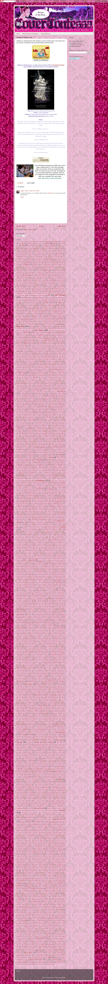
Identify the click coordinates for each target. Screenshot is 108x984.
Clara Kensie (39, 380)
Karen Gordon (27, 596)
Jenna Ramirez (42, 553)
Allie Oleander (59, 267)
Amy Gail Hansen (36, 280)
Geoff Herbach (25, 477)
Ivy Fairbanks (38, 531)
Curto (39, 396)
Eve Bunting (20, 454)
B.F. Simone (34, 311)
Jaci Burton (61, 537)
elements (53, 428)
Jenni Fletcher (50, 553)
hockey (27, 514)
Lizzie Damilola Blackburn (26, 668)
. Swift (17, 241)
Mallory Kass (33, 686)
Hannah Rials (62, 495)
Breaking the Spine (58, 65)
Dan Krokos (20, 399)
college (22, 386)
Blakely (50, 324)
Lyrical (45, 676)
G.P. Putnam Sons (48, 470)
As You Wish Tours (27, 299)
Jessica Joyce (19, 566)
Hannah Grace (45, 493)
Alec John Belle (43, 257)
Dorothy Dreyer (24, 422)
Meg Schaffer (47, 703)
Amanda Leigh (40, 272)
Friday (48, 469)
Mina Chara (43, 726)
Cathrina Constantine (34, 359)
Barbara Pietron (35, 315)
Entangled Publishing (39, 447)
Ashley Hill (20, 300)
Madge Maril (62, 681)
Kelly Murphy (35, 614)
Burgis (31, 345)
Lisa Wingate (43, 665)
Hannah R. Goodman (53, 495)
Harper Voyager (34, 501)
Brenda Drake (61, 338)
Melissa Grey (36, 713)
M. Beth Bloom (59, 676)
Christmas (30, 374)
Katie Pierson (47, 609)
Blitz (55, 324)
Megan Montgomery (34, 707)
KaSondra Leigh (58, 598)
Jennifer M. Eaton (20, 561)
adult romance (59, 253)
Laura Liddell (39, 643)
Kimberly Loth (19, 624)
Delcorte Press (48, 412)
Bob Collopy (37, 328)
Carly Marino (54, 354)
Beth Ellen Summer (20, 321)
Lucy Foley (30, 673)
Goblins (18, 482)
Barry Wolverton (60, 315)
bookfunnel (54, 334)
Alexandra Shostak (55, 261)
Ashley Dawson (44, 299)
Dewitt (43, 415)
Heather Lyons (53, 506)
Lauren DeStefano (30, 648)
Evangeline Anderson (61, 452)
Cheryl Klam (52, 366)
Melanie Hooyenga (51, 708)
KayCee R (47, 611)
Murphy (19, 736)
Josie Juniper (33, 579)
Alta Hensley (29, 269)
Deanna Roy (46, 409)
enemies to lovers (58, 446)
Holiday (47, 514)
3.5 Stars (55, 243)
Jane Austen (40, 544)
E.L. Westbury (42, 425)
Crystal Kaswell (60, 395)
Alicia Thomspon (35, 266)
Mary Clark (61, 695)
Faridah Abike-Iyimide (61, 457)
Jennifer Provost (56, 561)
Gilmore (27, 478)
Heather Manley (62, 506)
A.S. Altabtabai (56, 248)
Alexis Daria (41, 262)
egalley (49, 427)
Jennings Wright (26, 563)
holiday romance (19, 516)
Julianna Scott (33, 580)
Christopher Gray (49, 374)
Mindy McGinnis (60, 726)
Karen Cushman (51, 595)
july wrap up (33, 585)
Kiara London (42, 619)
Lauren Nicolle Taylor (44, 649)
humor (25, 521)
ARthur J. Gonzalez (50, 297)
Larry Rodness (49, 640)
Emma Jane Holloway (27, 444)
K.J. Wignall (37, 590)
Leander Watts (19, 654)
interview (62, 528)
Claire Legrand (32, 380)
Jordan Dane (58, 576)
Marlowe (55, 694)
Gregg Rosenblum (61, 485)
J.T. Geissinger (54, 537)
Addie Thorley (58, 251)
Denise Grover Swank (32, 414)
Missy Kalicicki (47, 727)
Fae (36, 456)
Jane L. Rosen (62, 544)
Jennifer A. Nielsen (28, 555)
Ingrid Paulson (40, 526)
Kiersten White (21, 620)
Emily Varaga (19, 443)
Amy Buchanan (58, 278)
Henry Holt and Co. (40, 511)
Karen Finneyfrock (60, 595)
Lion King (27, 662)
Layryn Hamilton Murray (23, 652)
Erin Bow (63, 450)
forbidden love (19, 464)
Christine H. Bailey (43, 372)
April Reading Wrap (34, 295)
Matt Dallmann (31, 699)
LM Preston (57, 668)
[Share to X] (31, 183)
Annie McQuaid (27, 293)
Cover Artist (52, 391)
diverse (41, 419)
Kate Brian (44, 600)
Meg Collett (40, 703)
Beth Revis (59, 321)
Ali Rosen (41, 264)
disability (55, 417)
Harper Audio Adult (27, 500)
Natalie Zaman (50, 739)
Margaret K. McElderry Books (54, 688)
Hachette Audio (25, 492)
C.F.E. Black (19, 346)
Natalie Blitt (27, 739)
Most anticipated (60, 732)
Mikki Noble (27, 726)
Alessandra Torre (52, 257)
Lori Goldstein (32, 671)
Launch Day (19, 641)
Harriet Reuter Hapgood (28, 503)
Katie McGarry (22, 609)
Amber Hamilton (28, 277)
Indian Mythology (57, 524)
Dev (31, 415)
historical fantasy (30, 512)
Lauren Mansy (27, 649)
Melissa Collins (45, 711)
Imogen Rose (49, 524)
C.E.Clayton (61, 345)
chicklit (37, 367)
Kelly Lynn (29, 614)
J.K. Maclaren (26, 536)
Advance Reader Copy (21, 254)
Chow (23, 369)
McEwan (29, 702)
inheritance (55, 526)
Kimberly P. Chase (37, 624)
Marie (26, 691)
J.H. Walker (18, 536)
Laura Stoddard (42, 644)
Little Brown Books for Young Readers (25, 667)
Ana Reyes (25, 283)
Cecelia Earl (61, 359)
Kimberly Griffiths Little (36, 622)
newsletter (25, 744)
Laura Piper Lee (62, 643)
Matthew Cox (61, 699)
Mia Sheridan (62, 716)
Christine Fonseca (21, 372)
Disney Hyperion (32, 419)
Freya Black (42, 469)
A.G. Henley (38, 246)
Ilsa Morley (42, 524)
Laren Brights (42, 640)
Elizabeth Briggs (21, 431)
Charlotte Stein (30, 366)
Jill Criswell (36, 569)
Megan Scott (49, 707)
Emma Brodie (58, 443)
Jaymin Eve (61, 548)
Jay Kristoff (55, 548)
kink (60, 624)
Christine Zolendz (22, 374)
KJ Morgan (50, 625)
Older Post (61, 226)
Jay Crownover (47, 549)
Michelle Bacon (60, 721)
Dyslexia (50, 423)
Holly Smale (50, 517)
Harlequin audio (44, 496)
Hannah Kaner (54, 493)
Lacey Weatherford (55, 636)
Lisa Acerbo (33, 662)
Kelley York (48, 612)
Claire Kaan (24, 380)
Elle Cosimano (29, 435)
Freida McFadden (34, 469)
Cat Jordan (22, 358)
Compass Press (37, 386)
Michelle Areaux (52, 721)
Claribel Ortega (58, 380)
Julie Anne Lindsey (42, 580)
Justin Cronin (19, 587)
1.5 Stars (40, 241)
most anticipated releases (27, 734)
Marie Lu (40, 691)
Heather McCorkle (32, 508)
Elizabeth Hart (38, 431)
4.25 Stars (30, 245)
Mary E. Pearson (20, 697)
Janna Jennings (60, 545)
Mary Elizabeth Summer (31, 697)
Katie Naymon (32, 609)
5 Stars (53, 245)
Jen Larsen (26, 552)
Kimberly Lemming (60, 622)
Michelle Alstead (43, 721)
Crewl (43, 393)
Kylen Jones (59, 633)
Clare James (50, 380)
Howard (47, 519)
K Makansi (60, 587)
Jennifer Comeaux (37, 556)
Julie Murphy (19, 584)
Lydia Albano (61, 673)
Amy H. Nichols (45, 280)
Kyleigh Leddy (52, 633)
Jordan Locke (23, 577)
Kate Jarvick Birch (50, 601)
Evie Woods (46, 454)
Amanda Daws (57, 270)
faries (19, 459)
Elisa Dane (24, 430)
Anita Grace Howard (20, 288)
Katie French (40, 608)
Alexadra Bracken (31, 259)
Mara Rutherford (57, 686)
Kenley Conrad (26, 617)
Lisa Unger (30, 665)
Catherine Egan (62, 358)
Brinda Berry (44, 342)
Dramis (47, 422)
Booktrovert (34, 335)
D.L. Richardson (39, 398)
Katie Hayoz (47, 608)
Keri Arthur (52, 617)
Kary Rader (41, 598)
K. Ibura (28, 588)
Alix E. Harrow (41, 267)
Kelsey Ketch (62, 614)
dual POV (24, 423)
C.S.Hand (37, 348)
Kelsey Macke (29, 616)
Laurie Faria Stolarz (28, 651)
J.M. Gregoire (25, 537)
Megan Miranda (24, 707)
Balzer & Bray (53, 313)
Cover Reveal (61, 391)
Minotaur (18, 727)
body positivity (45, 328)
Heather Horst (38, 506)
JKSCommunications (40, 571)
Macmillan (62, 679)
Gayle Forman (62, 473)
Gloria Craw (61, 480)
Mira (23, 727)
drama (42, 422)
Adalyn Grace (50, 251)
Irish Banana (37, 529)
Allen (46, 267)
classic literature (24, 382)
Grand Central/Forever (28, 485)
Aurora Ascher (42, 305)
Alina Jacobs (43, 266)
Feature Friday (50, 459)
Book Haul (27, 332)
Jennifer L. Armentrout (28, 560)
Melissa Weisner (37, 715)
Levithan (27, 657)
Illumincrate (18, 524)
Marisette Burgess (20, 692)
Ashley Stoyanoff (36, 300)
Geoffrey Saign (33, 477)
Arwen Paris (19, 299)
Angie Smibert (54, 286)
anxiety (39, 293)
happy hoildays (21, 496)
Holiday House (54, 514)
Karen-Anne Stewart (59, 596)
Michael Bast (42, 718)
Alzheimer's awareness (29, 270)
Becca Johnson (19, 318)
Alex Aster (60, 257)
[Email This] (27, 183)
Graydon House (39, 485)
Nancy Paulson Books (48, 737)
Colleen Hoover (56, 385)
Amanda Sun (41, 274)
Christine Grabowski (33, 372)
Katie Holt (53, 608)
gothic (24, 484)
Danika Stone (35, 403)
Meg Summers (61, 703)
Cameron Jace (32, 351)
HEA (61, 503)
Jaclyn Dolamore (52, 539)
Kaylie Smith (61, 611)
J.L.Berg (51, 536)
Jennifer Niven (49, 561)
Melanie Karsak (60, 708)
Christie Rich (45, 369)
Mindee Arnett (51, 726)
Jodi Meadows (54, 573)
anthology (34, 293)
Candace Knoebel (49, 353)
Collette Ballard (29, 386)
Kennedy (32, 617)
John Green (46, 574)
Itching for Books (20, 531)
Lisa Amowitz (46, 662)
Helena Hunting (24, 511)
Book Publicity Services (24, 334)
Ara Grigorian (43, 295)
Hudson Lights (61, 519)
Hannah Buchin (37, 493)
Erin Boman (57, 450)
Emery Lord (47, 438)
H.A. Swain (29, 490)
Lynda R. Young (53, 675)
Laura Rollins (20, 644)
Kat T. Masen (26, 600)
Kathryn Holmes (36, 606)
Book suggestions (41, 334)
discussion (18, 419)
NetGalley (19, 742)
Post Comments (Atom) (30, 229)
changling (31, 362)
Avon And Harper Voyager (33, 308)
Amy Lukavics (19, 281)
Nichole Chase (40, 744)
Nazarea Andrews (35, 740)
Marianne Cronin (19, 691)
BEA (29, 316)
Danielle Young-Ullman (25, 403)
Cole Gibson (24, 385)
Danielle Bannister (20, 401)
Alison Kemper (25, 267)
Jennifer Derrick (56, 556)
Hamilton (43, 492)
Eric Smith (23, 450)
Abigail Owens (61, 250)
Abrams (18, 251)
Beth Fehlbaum (29, 321)
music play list (35, 736)
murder (54, 734)
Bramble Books (38, 337)
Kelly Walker (48, 614)
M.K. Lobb (52, 678)
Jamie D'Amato (53, 542)
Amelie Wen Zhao (51, 277)
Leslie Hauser (62, 655)
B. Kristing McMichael (55, 310)
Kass (64, 598)
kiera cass (56, 619)
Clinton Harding (41, 383)
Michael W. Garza (54, 719)
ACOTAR (39, 251)
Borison (45, 335)
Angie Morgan (46, 286)
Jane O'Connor (21, 545)
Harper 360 (58, 498)
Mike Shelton (20, 726)
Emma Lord (45, 444)
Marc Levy (28, 687)
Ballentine (42, 313)
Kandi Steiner (47, 593)
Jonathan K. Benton (29, 576)
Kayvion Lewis (19, 612)
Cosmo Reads (56, 389)
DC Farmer (32, 409)
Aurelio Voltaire (33, 305)
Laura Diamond (44, 641)
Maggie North (37, 683)
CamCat (25, 351)
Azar (28, 310)
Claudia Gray (44, 382)
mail (57, 684)
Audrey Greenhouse (48, 303)
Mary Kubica (54, 697)
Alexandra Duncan (20, 261)
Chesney (59, 366)
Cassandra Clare (50, 356)
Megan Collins (19, 705)
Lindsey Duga (61, 660)
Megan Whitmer (25, 708)
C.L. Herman (48, 346)
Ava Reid (52, 307)
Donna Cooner (31, 420)
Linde (38, 660)
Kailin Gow (61, 592)
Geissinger (33, 475)
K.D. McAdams (30, 590)
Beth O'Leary (44, 321)
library (51, 659)
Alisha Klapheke (51, 266)
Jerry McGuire (21, 564)
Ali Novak (35, 264)
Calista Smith (45, 350)
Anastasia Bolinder (34, 283)
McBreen (18, 702)
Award (23, 310)
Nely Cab (51, 740)
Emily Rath (40, 441)
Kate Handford (41, 601)
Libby (32, 659)
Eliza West (63, 430)
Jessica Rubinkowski (55, 566)
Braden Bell (23, 337)
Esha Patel (39, 452)
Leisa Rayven (40, 655)
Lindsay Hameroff (52, 660)
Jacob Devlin (61, 539)
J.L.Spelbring (58, 536)
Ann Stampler (19, 289)
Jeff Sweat (40, 550)
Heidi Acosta (35, 509)
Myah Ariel (50, 736)
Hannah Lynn (61, 493)
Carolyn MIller (33, 356)
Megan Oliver (42, 707)
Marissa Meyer (56, 692)
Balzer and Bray (60, 313)
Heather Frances (60, 504)
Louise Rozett (52, 671)
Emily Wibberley (34, 443)
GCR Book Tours (23, 475)
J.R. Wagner (46, 537)
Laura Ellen (51, 641)
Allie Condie (52, 267)
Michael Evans (49, 718)
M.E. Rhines (37, 678)
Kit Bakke (38, 625)
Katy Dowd (27, 611)
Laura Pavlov (54, 643)
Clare (45, 380)
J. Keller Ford (60, 531)
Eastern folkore (55, 425)
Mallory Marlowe (42, 686)
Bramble (30, 337)
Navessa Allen (25, 740)
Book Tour (48, 334)
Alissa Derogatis (32, 267)
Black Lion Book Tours (34, 324)
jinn (33, 571)
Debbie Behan (19, 411)
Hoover (63, 517)
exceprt (53, 454)
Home (18, 33)
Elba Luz (24, 428)
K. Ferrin (23, 588)
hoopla (59, 517)
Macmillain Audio (52, 680)
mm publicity (19, 729)
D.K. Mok (32, 398)
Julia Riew (27, 580)
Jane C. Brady (48, 544)
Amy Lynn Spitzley (28, 281)
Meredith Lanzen (24, 716)
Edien (26, 427)
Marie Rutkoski (47, 691)
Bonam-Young (53, 328)
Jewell (26, 569)
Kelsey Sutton (37, 616)
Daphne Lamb (52, 403)
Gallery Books (21, 473)
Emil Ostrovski (19, 439)
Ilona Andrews (26, 524)
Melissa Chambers (35, 711)
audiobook (18, 303)
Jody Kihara (20, 574)
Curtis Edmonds (32, 396)
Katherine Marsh (32, 604)
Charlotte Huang (21, 366)
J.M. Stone (32, 537)
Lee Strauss (39, 654)
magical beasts (19, 684)
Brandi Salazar (24, 338)
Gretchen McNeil (37, 487)
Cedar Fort (41, 361)
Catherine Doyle (54, 358)
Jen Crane (56, 550)
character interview (42, 364)
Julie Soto (34, 584)
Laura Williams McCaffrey (52, 644)
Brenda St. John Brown (30, 340)
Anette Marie (58, 285)
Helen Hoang (58, 509)
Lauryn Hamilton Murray (55, 651)
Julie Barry (50, 580)
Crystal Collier (52, 395)
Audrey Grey (57, 303)
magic (53, 683)
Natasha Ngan (58, 739)
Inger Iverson (32, 526)
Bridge (62, 340)
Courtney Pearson (44, 391)
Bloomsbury (56, 326)
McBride (23, 702)
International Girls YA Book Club (50, 528)
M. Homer (23, 678)
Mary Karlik (47, 697)
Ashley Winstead (44, 300)
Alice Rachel (55, 264)
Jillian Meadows (51, 569)
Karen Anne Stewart (34, 595)
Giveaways (40, 480)
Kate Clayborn (52, 600)
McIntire (45, 702)
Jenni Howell (58, 553)
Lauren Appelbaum (25, 646)
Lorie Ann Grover (40, 671)
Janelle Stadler (36, 545)
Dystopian (56, 423)
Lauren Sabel (19, 651)
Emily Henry (57, 439)
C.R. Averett (25, 348)
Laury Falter (45, 651)
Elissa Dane (44, 430)
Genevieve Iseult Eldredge (52, 475)
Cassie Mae (58, 356)
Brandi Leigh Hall (57, 337)
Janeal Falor (28, 545)
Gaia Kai (63, 472)
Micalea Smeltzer (34, 718)
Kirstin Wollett (24, 625)
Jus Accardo (61, 585)
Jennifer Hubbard (56, 558)
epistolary (40, 449)
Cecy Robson (34, 361)
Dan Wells (27, 399)
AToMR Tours (32, 302)
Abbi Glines (63, 248)
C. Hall (36, 345)
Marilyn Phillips (60, 691)
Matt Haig (38, 699)
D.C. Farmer (19, 398)
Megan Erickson (42, 705)
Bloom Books (48, 326)
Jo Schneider (56, 571)
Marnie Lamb (61, 694)
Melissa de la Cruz (55, 711)
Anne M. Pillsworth (31, 291)
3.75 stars (63, 243)
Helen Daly (51, 509)
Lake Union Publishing (37, 638)
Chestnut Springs (25, 367)
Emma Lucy (53, 444)
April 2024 (58, 293)
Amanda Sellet (24, 274)
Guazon (33, 489)
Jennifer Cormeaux (47, 556)
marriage (18, 695)
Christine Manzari (61, 372)
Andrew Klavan (45, 285)
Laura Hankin (58, 641)
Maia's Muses (45, 684)
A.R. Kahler (48, 248)
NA (23, 737)
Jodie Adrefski (62, 573)
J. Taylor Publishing (44, 533)
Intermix (39, 527)
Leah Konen (45, 652)
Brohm (50, 343)
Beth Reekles (52, 321)
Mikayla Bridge (55, 724)
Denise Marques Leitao (43, 414)
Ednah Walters (32, 427)
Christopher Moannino (31, 375)
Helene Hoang (32, 511)
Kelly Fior (62, 612)
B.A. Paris (63, 310)
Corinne (44, 389)
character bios (33, 364)
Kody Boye (32, 627)
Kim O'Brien (35, 620)
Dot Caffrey (31, 422)
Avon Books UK (46, 308)
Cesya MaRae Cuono (55, 361)
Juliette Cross (58, 584)
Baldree (23, 313)
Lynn (17, 676)
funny (28, 470)
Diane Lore (32, 417)
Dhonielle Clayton (50, 415)
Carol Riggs (61, 354)
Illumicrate (62, 522)
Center (47, 361)
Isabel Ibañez (46, 529)
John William (53, 574)
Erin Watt (33, 452)
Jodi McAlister (46, 573)
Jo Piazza (49, 571)
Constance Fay (26, 388)
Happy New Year (29, 496)
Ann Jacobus (43, 288)
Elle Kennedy (37, 435)
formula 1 (61, 465)
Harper (52, 498)
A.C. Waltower (25, 246)
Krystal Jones (54, 632)
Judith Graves (55, 579)
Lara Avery (35, 640)
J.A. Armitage (55, 532)
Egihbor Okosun (57, 427)
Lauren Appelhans (34, 646)
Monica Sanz (44, 731)
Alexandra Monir (45, 261)
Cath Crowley (37, 358)
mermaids (40, 716)
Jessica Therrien (44, 568)
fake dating (19, 457)
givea (17, 480)
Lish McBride (50, 665)
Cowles (27, 393)
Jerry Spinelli (28, 564)
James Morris (25, 542)
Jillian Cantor (43, 569)
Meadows (28, 703)
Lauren (18, 646)
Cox (32, 393)
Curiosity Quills (24, 396)
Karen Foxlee (19, 596)
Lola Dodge (38, 670)
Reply (22, 197)
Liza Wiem (59, 667)
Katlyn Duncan (19, 611)
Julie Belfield (57, 581)
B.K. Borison (42, 311)
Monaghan (23, 731)
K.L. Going (50, 590)
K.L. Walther (62, 590)
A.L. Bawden (59, 246)
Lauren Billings (43, 646)
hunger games (32, 521)
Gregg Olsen (53, 485)
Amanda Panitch (56, 272)
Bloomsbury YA (30, 328)
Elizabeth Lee (56, 431)
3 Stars (47, 243)
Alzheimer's (20, 270)
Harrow (36, 503)
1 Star (33, 241)
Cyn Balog (52, 396)
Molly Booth (33, 729)
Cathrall (26, 359)
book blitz (51, 330)
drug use (18, 423)
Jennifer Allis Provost (39, 555)
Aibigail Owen (58, 254)
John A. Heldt (39, 574)
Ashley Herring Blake (61, 299)
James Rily (39, 542)
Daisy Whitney (56, 398)
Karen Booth (43, 595)
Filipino (17, 462)
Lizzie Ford (36, 668)
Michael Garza (57, 718)
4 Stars (22, 245)
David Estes (41, 406)
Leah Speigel (61, 652)
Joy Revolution (47, 579)
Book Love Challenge (38, 332)
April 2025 (63, 293)
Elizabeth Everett (29, 431)
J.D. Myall (49, 534)
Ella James (61, 433)
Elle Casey (22, 435)
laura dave (36, 641)
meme (59, 715)
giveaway (22, 480)
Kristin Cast (28, 630)
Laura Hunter (24, 643)
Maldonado (20, 686)
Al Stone (51, 256)
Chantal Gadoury (47, 362)
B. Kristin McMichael (44, 310)
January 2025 (19, 547)
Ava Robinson (59, 307)
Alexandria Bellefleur (26, 262)
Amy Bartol (44, 278)
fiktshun (62, 461)
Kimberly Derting (25, 622)
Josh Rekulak (25, 579)
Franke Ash (18, 469)
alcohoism (29, 257)
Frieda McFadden (55, 469)
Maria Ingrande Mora (34, 689)
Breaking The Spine (49, 339)
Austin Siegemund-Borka (54, 305)
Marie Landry (33, 691)
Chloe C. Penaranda (45, 367)
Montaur (56, 731)
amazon (56, 273)
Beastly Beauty (35, 316)
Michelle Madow (56, 723)
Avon (22, 308)
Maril (54, 691)
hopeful (19, 519)
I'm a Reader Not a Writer (35, 522)
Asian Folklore (19, 302)
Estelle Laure (46, 452)
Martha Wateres (45, 695)
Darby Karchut (60, 403)
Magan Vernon (30, 683)
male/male (27, 686)
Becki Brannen (28, 318)
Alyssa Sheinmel (62, 269)
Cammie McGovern (57, 351)
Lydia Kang (27, 675)
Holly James (55, 516)
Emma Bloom (50, 443)
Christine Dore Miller (60, 370)
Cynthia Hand (60, 396)
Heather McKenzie (52, 508)
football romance (60, 462)
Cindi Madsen (50, 377)
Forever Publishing (38, 465)
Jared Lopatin (58, 547)
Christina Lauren (34, 370)
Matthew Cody (53, 699)
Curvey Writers (45, 396)
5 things (60, 245)
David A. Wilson (33, 406)
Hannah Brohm (21, 493)
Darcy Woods (26, 404)
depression (18, 415)
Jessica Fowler (51, 564)
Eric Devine (59, 449)
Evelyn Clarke (34, 454)
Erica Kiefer (36, 450)
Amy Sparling (61, 281)
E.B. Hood (63, 423)
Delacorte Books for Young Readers (24, 412)
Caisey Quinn (30, 350)
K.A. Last (45, 588)
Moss (48, 732)
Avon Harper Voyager (56, 308)
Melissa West (45, 715)
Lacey (48, 636)
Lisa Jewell (41, 664)
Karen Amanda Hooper (21, 595)
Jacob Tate (18, 540)
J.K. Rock (33, 536)
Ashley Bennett (36, 299)
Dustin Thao (40, 423)
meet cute (34, 703)
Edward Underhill (42, 427)
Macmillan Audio (20, 681)
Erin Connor (26, 452)
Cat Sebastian (29, 358)
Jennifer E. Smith (26, 558)
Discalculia (61, 417)
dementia (18, 414)
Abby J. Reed (21, 250)
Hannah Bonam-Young (60, 492)
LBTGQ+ (38, 652)
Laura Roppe (27, 644)
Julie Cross (45, 582)
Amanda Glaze (32, 272)
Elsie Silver (25, 438)
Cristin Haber (49, 393)
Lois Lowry (31, 670)
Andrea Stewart (31, 285)
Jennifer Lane (41, 560)
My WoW (50, 193)
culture (17, 396)
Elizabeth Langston (47, 431)
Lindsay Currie (44, 660)
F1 (25, 456)
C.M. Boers (55, 346)
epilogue (34, 449)
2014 (31, 243)
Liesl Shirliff (61, 659)
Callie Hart (52, 350)
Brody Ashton (44, 343)
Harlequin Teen (61, 497)
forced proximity (41, 464)
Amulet (23, 278)
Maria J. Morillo (43, 689)
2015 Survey (36, 243)
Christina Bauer (54, 369)
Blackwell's (44, 324)
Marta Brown (37, 695)
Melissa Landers (45, 713)
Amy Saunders (54, 281)
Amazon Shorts (38, 275)
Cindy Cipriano (58, 377)
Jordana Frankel (42, 577)
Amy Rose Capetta (37, 281)
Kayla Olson (53, 611)
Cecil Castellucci (19, 361)
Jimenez (29, 571)
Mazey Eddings (54, 700)
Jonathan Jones (19, 576)
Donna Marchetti (39, 420)
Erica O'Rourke (44, 450)
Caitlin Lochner (38, 350)
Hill (17, 512)
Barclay (42, 315)
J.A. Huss (20, 534)
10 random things (48, 241)
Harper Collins (48, 500)
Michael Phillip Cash (26, 719)
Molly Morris (49, 729)
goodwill (63, 482)
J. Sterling (30, 532)
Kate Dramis (59, 600)
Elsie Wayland (33, 438)
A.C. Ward (32, 246)
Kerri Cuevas (58, 617)
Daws (26, 409)
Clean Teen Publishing (21, 383)
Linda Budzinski (25, 660)
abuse (23, 251)
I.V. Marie (26, 522)
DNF (51, 419)
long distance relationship (57, 670)
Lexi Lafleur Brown (35, 657)
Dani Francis (34, 399)
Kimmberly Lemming (47, 624)
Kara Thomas (54, 593)
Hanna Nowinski (49, 492)
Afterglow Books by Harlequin (39, 254)
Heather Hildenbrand (29, 506)
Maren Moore (43, 688)
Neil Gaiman (44, 740)
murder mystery (61, 734)
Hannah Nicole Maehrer (31, 495)
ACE (34, 251)
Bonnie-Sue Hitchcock (21, 330)
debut (41, 411)
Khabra (29, 619)
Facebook (30, 456)
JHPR (31, 569)
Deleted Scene (57, 412)
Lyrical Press (51, 676)
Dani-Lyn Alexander (43, 400)
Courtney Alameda (26, 391)
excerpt (60, 454)
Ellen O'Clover (60, 435)
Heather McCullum (43, 508)
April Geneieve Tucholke (23, 295)
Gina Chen (33, 478)
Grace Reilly (54, 484)
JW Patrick (48, 587)
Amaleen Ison (38, 270)
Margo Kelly (25, 689)
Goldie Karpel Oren (34, 482)
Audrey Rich (24, 305)
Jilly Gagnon (59, 569)
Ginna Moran (61, 478)
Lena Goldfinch (55, 655)
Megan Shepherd (57, 707)
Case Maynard (41, 356)
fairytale (52, 455)
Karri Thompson (33, 598)
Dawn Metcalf (52, 407)
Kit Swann (44, 625)
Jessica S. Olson (25, 568)
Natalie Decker (34, 739)
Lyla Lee (34, 675)
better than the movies (47, 323)
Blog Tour (20, 326)
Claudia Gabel (37, 382)
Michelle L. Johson (46, 723)
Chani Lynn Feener (38, 362)
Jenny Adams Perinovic (36, 563)
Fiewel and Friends (53, 461)
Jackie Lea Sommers (36, 539)
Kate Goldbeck (26, 601)
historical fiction (39, 512)
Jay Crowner (39, 549)
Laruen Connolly (57, 640)
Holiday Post (61, 514)
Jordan (52, 576)
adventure (30, 254)
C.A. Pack (47, 345)
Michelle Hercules (30, 723)
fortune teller (24, 467)
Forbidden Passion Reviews (30, 464)
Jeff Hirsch (34, 550)
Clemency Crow (32, 383)
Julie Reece (27, 584)
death (52, 409)
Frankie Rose (26, 469)
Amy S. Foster (46, 281)
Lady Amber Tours (26, 638)
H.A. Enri (23, 490)
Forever (49, 464)
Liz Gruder (53, 667)
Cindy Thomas (33, 378)
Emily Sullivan (60, 441)
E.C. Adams (20, 425)
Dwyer (45, 423)
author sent (29, 307)
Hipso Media (22, 512)
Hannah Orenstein (42, 495)
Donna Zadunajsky (49, 420)
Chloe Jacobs (54, 367)
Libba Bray (27, 659)
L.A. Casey (23, 635)
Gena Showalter (40, 475)
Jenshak (63, 563)
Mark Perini (41, 694)
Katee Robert (46, 603)
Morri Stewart (42, 732)
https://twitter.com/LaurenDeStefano (52, 178)
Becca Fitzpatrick (60, 316)
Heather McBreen (21, 508)
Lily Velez (18, 660)
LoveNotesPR (60, 671)
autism (34, 307)
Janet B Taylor (43, 545)
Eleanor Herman (45, 428)
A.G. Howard (46, 246)
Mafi (24, 683)
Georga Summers (42, 477)
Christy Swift (35, 377)
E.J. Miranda (35, 425)
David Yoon (24, 407)
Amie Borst (59, 277)
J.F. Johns (62, 534)
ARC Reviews (24, 297)
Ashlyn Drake (53, 300)
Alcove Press (35, 257)
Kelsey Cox (55, 614)
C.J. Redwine (41, 346)
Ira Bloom (30, 529)
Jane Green (55, 544)
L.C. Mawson (30, 635)
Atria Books (45, 302)
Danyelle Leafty (44, 403)
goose (19, 484)
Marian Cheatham (60, 689)
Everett (40, 454)
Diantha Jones (39, 417)
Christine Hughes (52, 372)
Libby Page (46, 659)
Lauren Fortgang (39, 648)
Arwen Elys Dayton (60, 297)
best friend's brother (48, 319)
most (52, 732)
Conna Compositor (56, 386)
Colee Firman (31, 385)
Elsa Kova (53, 436)
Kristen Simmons (55, 628)
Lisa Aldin (40, 662)
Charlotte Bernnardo (61, 364)
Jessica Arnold (43, 564)
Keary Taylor (34, 612)
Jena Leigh (52, 552)
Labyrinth (38, 636)
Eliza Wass (57, 430)
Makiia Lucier (62, 684)
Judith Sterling (62, 579)
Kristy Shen (39, 632)
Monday (29, 731)
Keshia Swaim (23, 619)
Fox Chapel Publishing (41, 467)
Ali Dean (18, 264)
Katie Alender (19, 608)
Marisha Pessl (29, 692)
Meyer (44, 716)
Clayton (50, 382)
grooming (48, 487)
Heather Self (61, 508)
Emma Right (19, 446)
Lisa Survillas (23, 665)
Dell (63, 412)
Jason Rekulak (31, 548)
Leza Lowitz (43, 657)
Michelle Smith (24, 724)
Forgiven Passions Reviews (51, 465)
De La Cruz (39, 409)
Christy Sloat (28, 377)
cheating (38, 366)
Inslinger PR (33, 527)
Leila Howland (27, 655)
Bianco (62, 323)
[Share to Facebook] (32, 183)
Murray (24, 736)
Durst (34, 423)
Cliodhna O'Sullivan (50, 383)
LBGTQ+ (32, 652)
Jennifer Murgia (38, 561)
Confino (49, 386)
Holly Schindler (43, 517)
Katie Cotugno (33, 608)
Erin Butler (20, 452)
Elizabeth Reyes (53, 433)
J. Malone (24, 532)
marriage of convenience (27, 695)
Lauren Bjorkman (52, 646)
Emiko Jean (61, 438)
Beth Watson (23, 323)
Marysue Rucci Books (21, 699)
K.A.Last (60, 588)
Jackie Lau (28, 539)
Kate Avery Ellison (35, 600)
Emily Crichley (28, 439)
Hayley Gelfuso (48, 503)
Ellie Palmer (33, 436)
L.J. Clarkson (52, 635)
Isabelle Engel (54, 529)
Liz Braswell (39, 667)
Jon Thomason (61, 574)
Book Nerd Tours (50, 332)
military (33, 726)
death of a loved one (59, 409)
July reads (27, 585)
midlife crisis (47, 724)
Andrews (51, 285)
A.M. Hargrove (34, 248)
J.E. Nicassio (55, 534)
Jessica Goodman (60, 564)
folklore (48, 462)
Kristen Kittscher (29, 628)
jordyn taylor (50, 577)
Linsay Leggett (19, 662)
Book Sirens (33, 334)
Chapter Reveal (25, 364)
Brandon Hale (31, 338)
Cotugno (18, 391)
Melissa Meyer (62, 713)
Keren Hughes (45, 617)
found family (32, 467)
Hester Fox (53, 511)
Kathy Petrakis (61, 606)
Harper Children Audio (38, 500)
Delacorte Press (37, 412)
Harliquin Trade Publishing (38, 498)
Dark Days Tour (43, 404)
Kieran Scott (62, 619)
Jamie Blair (45, 542)
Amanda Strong (33, 273)
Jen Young (46, 552)
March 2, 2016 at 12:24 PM (32, 190)
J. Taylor (35, 533)
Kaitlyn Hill (25, 593)
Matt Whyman (45, 699)
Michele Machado (34, 721)
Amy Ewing (29, 280)
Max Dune (37, 700)
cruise (38, 395)
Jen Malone (33, 552)
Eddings (62, 425)
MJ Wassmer (61, 727)
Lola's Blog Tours (46, 670)
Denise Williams (53, 414)
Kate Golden (34, 601)
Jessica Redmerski (46, 566)
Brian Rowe (39, 340)
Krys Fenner (46, 632)
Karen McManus (43, 596)
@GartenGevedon (24, 241)
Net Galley (60, 740)
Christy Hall (58, 375)
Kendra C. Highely (55, 616)
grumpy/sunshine (26, 489)
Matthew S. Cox (29, 700)
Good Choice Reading (48, 482)
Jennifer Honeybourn (46, 558)
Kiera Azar (49, 619)
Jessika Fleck (61, 568)
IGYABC (56, 522)
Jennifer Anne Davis (50, 555)
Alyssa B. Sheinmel (45, 269)
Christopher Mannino (59, 374)
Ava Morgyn (45, 307)
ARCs (31, 297)
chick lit (32, 367)
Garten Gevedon (46, 473)
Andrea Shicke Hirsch (21, 285)
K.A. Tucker (52, 589)
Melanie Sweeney (39, 710)
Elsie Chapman (60, 436)
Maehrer (19, 683)
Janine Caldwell (52, 545)
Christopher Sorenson (41, 375)
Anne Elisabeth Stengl (56, 289)
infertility (26, 526)
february (58, 459)
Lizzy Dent (50, 668)
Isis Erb (61, 529)
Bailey (55, 311)
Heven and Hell (61, 511)
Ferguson (34, 461)
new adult (59, 742)
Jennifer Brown (60, 555)
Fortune (18, 467)
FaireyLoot (40, 455)
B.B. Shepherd (21, 311)
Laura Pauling (47, 643)
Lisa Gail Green (34, 664)
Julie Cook (38, 582)
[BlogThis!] (29, 183)
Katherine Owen (41, 604)
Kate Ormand (25, 603)
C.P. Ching (18, 348)
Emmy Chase (42, 446)
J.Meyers (39, 537)
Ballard (36, 313)
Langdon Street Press (26, 640)
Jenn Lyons (59, 552)
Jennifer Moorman (29, 561)
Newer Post (20, 226)
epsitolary (46, 449)
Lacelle (43, 636)
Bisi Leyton (25, 324)
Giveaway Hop (30, 480)
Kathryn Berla (19, 606)
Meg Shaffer (53, 703)
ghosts (58, 477)
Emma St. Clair (34, 446)
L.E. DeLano (37, 635)
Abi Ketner (37, 250)
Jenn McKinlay (24, 553)
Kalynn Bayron (39, 593)
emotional (49, 446)
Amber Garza (19, 277)
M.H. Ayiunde (45, 678)
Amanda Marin (48, 272)
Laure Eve (62, 644)
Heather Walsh (19, 509)
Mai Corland (38, 684)
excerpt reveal (19, 456)
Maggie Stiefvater (46, 683)
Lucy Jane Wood (46, 673)
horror (24, 519)
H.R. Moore (61, 490)
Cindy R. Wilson (24, 378)
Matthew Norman (20, 700)
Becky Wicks (35, 318)
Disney (24, 419)
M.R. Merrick (34, 679)
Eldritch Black (37, 428)
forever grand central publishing (24, 465)
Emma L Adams (37, 444)
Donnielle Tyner (57, 420)
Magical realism (28, 684)
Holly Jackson (48, 516)
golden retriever (24, 482)
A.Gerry (53, 246)
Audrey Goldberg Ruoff (37, 303)
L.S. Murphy (31, 636)
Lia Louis (54, 657)
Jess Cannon (36, 564)
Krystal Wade (61, 632)
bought (50, 335)
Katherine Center (22, 605)
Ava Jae (40, 307)
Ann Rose (62, 288)
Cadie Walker (58, 348)
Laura (22, 190)
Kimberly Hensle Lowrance (48, 622)
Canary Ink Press (24, 353)
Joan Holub (20, 573)
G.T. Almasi (40, 472)
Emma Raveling (60, 444)
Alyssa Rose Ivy (53, 269)
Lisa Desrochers (25, 664)
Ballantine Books (29, 313)
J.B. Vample (42, 534)
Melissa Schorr (29, 715)
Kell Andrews (41, 612)
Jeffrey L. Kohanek (48, 550)
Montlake (30, 732)
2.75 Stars (21, 243)
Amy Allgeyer (29, 278)
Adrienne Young (49, 253)
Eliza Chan (50, 430)
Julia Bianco (20, 580)
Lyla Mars (39, 675)
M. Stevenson (30, 678)
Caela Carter (23, 350)
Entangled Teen (52, 447)
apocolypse (51, 293)
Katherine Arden (62, 603)
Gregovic (20, 487)
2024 (42, 243)
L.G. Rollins (44, 635)
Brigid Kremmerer (36, 342)
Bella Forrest (42, 318)
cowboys (22, 393)
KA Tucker (41, 592)
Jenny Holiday (56, 563)
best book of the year (37, 319)
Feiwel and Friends (25, 461)
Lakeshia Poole (47, 638)
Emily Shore (53, 441)
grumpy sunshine (56, 487)
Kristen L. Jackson (38, 628)
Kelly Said (42, 614)
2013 (27, 243)
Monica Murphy (36, 731)
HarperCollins (59, 501)
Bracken (60, 335)
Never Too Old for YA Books (44, 742)
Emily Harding (49, 439)
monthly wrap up (22, 732)
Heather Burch (35, 504)
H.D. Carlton (42, 490)
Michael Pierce (35, 719)
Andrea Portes (61, 283)
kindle (54, 624)
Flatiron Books (36, 462)
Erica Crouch (29, 450)
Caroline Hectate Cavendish (22, 356)
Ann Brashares (36, 288)
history (54, 512)
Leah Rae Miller (53, 652)
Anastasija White (43, 283)
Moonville (36, 732)
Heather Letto (45, 506)
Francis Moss (56, 467)
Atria (38, 302)
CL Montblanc (58, 378)
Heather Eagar (52, 504)
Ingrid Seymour (48, 526)
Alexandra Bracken (49, 259)
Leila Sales (33, 655)
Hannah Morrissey (20, 495)
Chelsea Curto (45, 366)
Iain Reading (44, 522)
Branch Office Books (47, 337)
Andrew (38, 285)
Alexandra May (37, 261)
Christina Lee (43, 370)
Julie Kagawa (59, 582)
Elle (17, 435)
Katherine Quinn (50, 604)
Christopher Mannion (20, 375)
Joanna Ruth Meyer (29, 573)
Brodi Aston (33, 343)
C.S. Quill (31, 348)
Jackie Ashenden (20, 539)
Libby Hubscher (39, 659)
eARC (48, 425)
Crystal (43, 395)
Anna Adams (27, 289)
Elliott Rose (40, 436)
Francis (49, 467)
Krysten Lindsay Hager (21, 633)
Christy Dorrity (51, 375)
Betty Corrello (56, 323)
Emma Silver (26, 446)
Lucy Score (54, 673)
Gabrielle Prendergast (55, 472)
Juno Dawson (53, 585)
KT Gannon (31, 633)
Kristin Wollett (58, 630)
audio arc (60, 302)
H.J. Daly (49, 490)
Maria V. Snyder (51, 689)
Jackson (44, 539)
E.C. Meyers (27, 425)
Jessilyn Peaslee (19, 569)
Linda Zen (33, 660)
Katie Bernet (26, 608)
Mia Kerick (56, 716)
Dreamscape (53, 422)
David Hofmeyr (51, 406)
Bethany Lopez (31, 323)
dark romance (62, 404)
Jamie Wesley (26, 544)
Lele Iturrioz (47, 655)
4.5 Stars (37, 245)
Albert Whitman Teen (20, 257)
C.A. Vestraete (54, 345)
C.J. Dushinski (33, 346)
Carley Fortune (45, 354)
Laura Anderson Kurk (27, 641)
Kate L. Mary (59, 601)
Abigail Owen (53, 250)
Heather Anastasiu (26, 504)
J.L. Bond (40, 536)
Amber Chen (54, 275)
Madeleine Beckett (43, 681)
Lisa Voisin (36, 665)
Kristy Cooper (23, 632)
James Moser (32, 542)
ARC (49, 295)
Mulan (42, 734)
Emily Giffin (41, 439)
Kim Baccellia (29, 620)
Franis (62, 467)
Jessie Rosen (53, 568)
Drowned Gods (61, 422)
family (38, 457)
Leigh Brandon (61, 654)
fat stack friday (38, 459)
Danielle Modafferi (48, 401)
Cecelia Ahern (54, 359)
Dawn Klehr (44, 407)
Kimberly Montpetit (27, 624)
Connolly (63, 386)
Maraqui (23, 687)
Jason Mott (24, 548)
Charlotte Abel (52, 364)
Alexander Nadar (40, 259)
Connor (19, 388)
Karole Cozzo (26, 598)
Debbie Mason (27, 411)
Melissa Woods (53, 715)
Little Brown (61, 665)
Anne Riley (39, 291)
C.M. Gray (62, 346)
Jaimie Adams (50, 540)
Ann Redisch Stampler (53, 288)
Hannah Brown (29, 493)
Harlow (47, 498)
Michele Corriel (25, 721)
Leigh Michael (19, 655)
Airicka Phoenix (38, 256)
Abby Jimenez (29, 250)
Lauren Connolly (20, 648)
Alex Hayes (23, 259)
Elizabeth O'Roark (32, 433)
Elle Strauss (52, 435)
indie (22, 526)
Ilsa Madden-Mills (34, 524)
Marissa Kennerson (46, 692)
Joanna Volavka (38, 573)
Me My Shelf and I (20, 703)
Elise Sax (30, 430)
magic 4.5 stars (61, 683)
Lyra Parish (39, 676)
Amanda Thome (49, 273)
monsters (50, 731)
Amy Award (36, 278)
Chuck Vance (43, 377)
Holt (55, 517)
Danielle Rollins (57, 401)
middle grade (40, 724)
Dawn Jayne (38, 407)
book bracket (58, 330)
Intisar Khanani (23, 529)
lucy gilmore (37, 673)
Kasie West (48, 598)
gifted (63, 477)
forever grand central (59, 464)
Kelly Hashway (20, 614)
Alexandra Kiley (29, 261)
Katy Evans (33, 611)
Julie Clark (32, 582)
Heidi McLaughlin (43, 509)
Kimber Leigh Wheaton (45, 620)
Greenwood (46, 485)
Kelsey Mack (21, 616)
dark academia (34, 404)
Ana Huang (18, 283)
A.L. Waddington (25, 248)
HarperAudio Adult (50, 501)
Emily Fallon (35, 439)
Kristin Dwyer (35, 630)
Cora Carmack (35, 390)
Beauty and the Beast (44, 316)
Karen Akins (61, 593)
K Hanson (54, 587)
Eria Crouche (52, 449)
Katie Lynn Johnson (61, 608)
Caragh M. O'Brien (26, 354)
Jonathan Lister (37, 576)
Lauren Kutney (19, 649)
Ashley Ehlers (52, 299)
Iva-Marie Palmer (29, 531)
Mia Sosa (20, 718)
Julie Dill (52, 582)
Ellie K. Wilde (25, 436)
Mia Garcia (50, 716)
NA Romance (28, 737)
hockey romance (34, 514)
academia (29, 251)
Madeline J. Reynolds (53, 681)
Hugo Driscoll (19, 521)
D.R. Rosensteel (48, 398)
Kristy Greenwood (32, 632)
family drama (44, 457)
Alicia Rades (27, 266)
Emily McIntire (33, 441)
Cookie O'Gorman (20, 389)
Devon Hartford (37, 415)
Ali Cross (62, 262)
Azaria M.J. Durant (34, 310)
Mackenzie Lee (42, 679)
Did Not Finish (48, 417)
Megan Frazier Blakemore (55, 705)
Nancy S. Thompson (59, 737)
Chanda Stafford (23, 362)
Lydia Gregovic (19, 675)
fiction (45, 461)
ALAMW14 (62, 256)
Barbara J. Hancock (26, 315)
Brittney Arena (19, 343)
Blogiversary (32, 326)
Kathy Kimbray (44, 606)
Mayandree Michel (45, 700)
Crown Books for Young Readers (28, 395)
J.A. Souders (35, 534)
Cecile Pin (27, 361)
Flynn (43, 462)
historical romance (48, 512)
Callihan (57, 350)
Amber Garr (61, 275)
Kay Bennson (41, 611)
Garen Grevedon (37, 473)
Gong (40, 482)
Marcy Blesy (35, 687)
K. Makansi (33, 588)
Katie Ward (61, 609)
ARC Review (60, 295)
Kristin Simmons (43, 630)
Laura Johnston (32, 643)
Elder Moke (30, 428)
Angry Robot (61, 286)
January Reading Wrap (45, 547)
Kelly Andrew (55, 612)
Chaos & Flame (56, 362)
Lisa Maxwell (56, 664)
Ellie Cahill (18, 436)
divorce (46, 419)
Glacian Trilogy (54, 480)
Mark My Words (33, 694)
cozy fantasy (37, 393)
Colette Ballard (39, 385)
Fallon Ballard (32, 457)
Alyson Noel (36, 269)
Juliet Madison (50, 584)
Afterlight (49, 254)
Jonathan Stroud (46, 576)
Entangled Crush (28, 447)
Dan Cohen (63, 398)
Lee (34, 654)
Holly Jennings (62, 516)
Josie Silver (40, 579)
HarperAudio (42, 501)
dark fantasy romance (52, 404)
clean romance (61, 382)
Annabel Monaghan (36, 290)
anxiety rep (45, 293)
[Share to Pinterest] (34, 183)
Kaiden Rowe (54, 592)
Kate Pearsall (32, 603)
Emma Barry (43, 443)
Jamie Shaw (18, 544)
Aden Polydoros (24, 253)
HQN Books (53, 519)
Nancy (34, 737)
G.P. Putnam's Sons (31, 472)
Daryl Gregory (21, 406)
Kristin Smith (51, 630)
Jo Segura (63, 571)
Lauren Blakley (61, 646)
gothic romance (30, 484)
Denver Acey (61, 414)
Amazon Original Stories (27, 275)
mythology (18, 737)
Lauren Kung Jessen (59, 648)
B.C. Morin (28, 311)
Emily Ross (46, 441)
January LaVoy (35, 547)
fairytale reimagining (60, 455)
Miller (38, 726)
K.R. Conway (27, 592)
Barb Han (18, 315)
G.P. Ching (39, 470)
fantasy (51, 457)
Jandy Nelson (33, 544)
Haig (32, 492)
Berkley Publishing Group (23, 319)
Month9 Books (62, 731)
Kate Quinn (39, 603)
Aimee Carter (23, 256)
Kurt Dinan (38, 633)
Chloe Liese (61, 367)
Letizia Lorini (20, 657)
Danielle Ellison (29, 401)
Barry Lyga (53, 315)
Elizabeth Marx (23, 433)
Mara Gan (50, 686)
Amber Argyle (46, 275)
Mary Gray (40, 697)
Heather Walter (28, 509)
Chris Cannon (29, 369)
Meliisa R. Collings (49, 710)
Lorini (46, 671)
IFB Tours (51, 522)
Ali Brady (56, 262)
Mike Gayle (63, 724)
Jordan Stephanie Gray (32, 577)
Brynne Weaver (24, 345)
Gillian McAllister (19, 478)
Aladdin (56, 256)
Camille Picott (48, 351)
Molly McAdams (41, 729)
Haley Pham (36, 492)
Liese (56, 659)
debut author (47, 411)
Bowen (54, 335)
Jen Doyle (62, 550)
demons (23, 414)
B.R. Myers (50, 311)
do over (57, 419)
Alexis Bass (34, 262)
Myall (56, 736)
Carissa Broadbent (36, 354)
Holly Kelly (27, 517)
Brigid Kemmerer (27, 342)
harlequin (37, 497)
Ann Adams (28, 288)
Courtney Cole (35, 391)
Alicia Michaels (19, 266)
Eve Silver (27, 454)
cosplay (62, 389)
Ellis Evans (46, 436)
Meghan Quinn (33, 708)
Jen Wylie (40, 552)
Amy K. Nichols (53, 280)
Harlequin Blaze (52, 496)
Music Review (43, 736)
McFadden (35, 702)
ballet (47, 313)
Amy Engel (23, 280)
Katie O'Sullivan (40, 609)
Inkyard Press (25, 527)
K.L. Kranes (56, 590)
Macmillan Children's (33, 681)
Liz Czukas (46, 667)
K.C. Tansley (22, 590)
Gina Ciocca (39, 478)
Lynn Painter (31, 676)
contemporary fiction (46, 388)
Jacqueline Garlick (27, 540)
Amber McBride (43, 277)
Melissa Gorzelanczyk (26, 713)
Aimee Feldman (30, 256)
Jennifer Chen (29, 556)
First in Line (28, 462)
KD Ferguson (27, 612)
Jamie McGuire (61, 542)
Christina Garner (25, 370)
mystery (61, 736)
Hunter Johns (39, 521)
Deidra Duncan (55, 411)
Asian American (61, 300)
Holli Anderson (33, 516)
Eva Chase (52, 452)
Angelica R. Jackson (37, 286)
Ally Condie (22, 269)
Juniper (39, 585)
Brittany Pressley (60, 342)
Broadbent (26, 343)
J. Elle (53, 531)
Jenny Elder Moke (47, 563)
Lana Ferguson (56, 638)
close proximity (59, 383)
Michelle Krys (38, 723)
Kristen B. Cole (51, 627)
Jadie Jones (43, 540)
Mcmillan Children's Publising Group (56, 702)
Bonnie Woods (61, 328)
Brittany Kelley (52, 342)
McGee (40, 702)
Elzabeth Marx (41, 438)
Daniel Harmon (61, 399)
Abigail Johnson (45, 250)
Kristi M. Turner (21, 630)
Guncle (58, 489)
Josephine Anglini (57, 577)
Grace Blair (38, 484)
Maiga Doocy (52, 684)
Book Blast (38, 330)
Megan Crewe (27, 705)
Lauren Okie (53, 649)
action (44, 251)
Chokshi (18, 369)
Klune (55, 625)
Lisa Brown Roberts (57, 662)
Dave (27, 406)
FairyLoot (47, 456)
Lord (26, 671)
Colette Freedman (47, 385)
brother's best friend (57, 343)
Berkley (61, 318)
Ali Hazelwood (26, 264)
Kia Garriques (35, 619)
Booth (40, 335)
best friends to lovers (59, 319)
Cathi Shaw (20, 359)
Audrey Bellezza (26, 303)
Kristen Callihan (60, 627)
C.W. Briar (43, 348)
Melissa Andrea (25, 711)
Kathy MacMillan (52, 606)
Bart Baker (18, 316)
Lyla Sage (45, 675)
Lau (63, 640)
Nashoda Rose (19, 739)
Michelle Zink (32, 724)
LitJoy (56, 665)
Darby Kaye (18, 404)
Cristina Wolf (56, 393)
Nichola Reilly (32, 744)
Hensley (48, 511)
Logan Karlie (25, 670)
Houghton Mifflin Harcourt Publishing (35, 519)
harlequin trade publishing (25, 498)
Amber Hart (35, 277)
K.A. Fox (40, 588)
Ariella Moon (37, 297)
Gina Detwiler (46, 478)
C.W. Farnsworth (50, 348)
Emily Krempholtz (24, 441)
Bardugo (47, 315)
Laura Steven (35, 644)
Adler (35, 253)
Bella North (49, 318)
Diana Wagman (24, 417)
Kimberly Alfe (55, 620)
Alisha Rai (59, 266)
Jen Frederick (19, 552)
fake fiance (26, 457)
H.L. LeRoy (55, 490)
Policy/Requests (45, 33)
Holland (26, 516)
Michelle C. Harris (20, 723)
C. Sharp (41, 345)
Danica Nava (53, 399)
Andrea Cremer (52, 283)
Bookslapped (27, 335)
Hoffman (42, 514)
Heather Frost (19, 506)
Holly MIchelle (34, 517)
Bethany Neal (38, 323)
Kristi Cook (63, 628)
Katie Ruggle (54, 609)
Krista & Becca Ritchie (41, 627)
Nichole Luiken (48, 744)
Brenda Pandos (19, 340)
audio (53, 302)
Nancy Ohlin (40, 737)
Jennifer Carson (20, 556)
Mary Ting (61, 697)
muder (38, 734)
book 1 (29, 330)
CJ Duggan (50, 378)
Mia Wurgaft (26, 718)
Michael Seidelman (44, 719)
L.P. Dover (24, 636)
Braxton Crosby (39, 338)
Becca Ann (53, 316)
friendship (23, 470)
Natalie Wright (43, 739)
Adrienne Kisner (41, 253)
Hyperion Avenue (47, 521)
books (60, 334)
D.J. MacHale (26, 398)
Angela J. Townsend (26, 286)
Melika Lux (58, 710)
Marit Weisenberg (24, 694)
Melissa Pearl (21, 715)
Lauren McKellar (35, 649)
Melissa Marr (55, 713)
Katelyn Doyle (54, 603)
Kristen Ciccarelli (20, 628)
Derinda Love (25, 415)
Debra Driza (35, 411)
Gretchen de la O (27, 487)
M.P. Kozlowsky (26, 679)
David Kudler (58, 406)
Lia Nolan (60, 657)
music (29, 736)
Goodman (58, 482)
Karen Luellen (35, 596)
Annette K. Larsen (48, 291)
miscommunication (38, 727)
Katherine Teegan (59, 605)
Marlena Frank (49, 694)
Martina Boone (53, 695)
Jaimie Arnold (58, 540)
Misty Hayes (54, 727)
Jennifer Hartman (36, 558)
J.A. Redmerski (27, 534)
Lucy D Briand (23, 673)
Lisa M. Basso (49, 664)
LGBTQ (49, 657)
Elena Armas (59, 428)
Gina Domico (54, 478)
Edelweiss (19, 427)
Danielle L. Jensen (39, 401)
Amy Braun (50, 278)
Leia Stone (45, 654)
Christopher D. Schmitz (39, 374)
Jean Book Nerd (19, 550)
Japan (52, 547)
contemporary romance (58, 388)
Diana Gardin (58, 415)
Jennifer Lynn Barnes (59, 560)
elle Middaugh (45, 435)
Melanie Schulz (29, 710)
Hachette (18, 492)
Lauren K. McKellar (49, 648)
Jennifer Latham (49, 560)
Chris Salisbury (37, 369)
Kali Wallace (31, 593)
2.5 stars (63, 241)
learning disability (27, 654)
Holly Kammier (21, 517)
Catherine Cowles (45, 358)
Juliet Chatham (42, 584)
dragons (37, 422)
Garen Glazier (29, 473)
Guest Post (39, 489)
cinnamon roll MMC (42, 378)
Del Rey (62, 411)
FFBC (39, 461)
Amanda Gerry (24, 272)
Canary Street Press (34, 353)
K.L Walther (43, 590)
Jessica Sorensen (35, 568)
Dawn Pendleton (60, 407)
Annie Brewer (58, 291)
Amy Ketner (61, 280)
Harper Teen (24, 501)
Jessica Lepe (28, 566)
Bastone (24, 316)
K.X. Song (34, 592)
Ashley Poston (27, 300)
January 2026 (27, 547)
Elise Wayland (37, 430)
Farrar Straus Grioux (27, 459)
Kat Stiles (20, 600)
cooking (27, 389)
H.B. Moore (36, 490)
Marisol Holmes (37, 692)
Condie (44, 386)
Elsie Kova (18, 438)
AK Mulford (46, 256)
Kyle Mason (44, 633)
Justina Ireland (27, 587)
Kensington (38, 617)
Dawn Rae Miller (19, 409)
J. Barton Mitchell (46, 531)
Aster (26, 302)
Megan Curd (34, 705)
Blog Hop (60, 324)
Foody (53, 462)
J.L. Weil (46, 536)
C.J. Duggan (26, 346)
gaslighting (54, 473)
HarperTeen (18, 503)
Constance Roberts (36, 388)
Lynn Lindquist (23, 676)
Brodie (38, 343)
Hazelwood (55, 503)
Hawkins (41, 503)
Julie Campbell (25, 582)
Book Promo (61, 332)
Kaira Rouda (19, 593)
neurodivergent (30, 742)
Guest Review (50, 489)
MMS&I (25, 729)
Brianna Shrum (47, 340)
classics (31, 382)
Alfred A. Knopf (49, 262)
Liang (22, 659)
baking (60, 311)
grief (43, 487)
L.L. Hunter (59, 635)
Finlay (22, 462)
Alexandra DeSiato (60, 259)
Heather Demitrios (43, 504)
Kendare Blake (45, 616)
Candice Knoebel (58, 353)
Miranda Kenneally (29, 727)
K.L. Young (20, 592)
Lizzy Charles (43, 668)
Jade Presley (36, 540)
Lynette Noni (61, 675)
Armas (43, 297)
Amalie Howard (47, 270)
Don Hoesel (23, 420)
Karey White (18, 598)
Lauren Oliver (61, 649)
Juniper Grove (45, 585)
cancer (42, 353)
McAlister (62, 700)
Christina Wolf (51, 370)
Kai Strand (47, 592)
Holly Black (40, 516)
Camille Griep (40, 351)
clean (55, 382)
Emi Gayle (54, 438)
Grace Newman (45, 484)
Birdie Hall (18, 324)
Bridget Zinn (18, 342)
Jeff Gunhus (27, 550)
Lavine (64, 651)
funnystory (33, 470)
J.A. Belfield (62, 533)
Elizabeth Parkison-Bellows (43, 433)
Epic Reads (28, 449)
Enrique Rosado (19, 447)
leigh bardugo (53, 654)
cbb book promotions (44, 359)
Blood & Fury (40, 326)
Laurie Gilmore (37, 651)
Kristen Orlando (47, 628)
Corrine (49, 389)
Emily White (26, 443)
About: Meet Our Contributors (30, 33)
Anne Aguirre (46, 290)
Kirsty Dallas (31, 625)
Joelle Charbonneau (29, 574)
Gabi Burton (46, 472)
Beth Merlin (37, 321)
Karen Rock (50, 596)
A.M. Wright (41, 248)
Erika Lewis (51, 450)
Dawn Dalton (31, 407)
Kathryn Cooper (27, 606)
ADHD (30, 253)
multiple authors (48, 734)
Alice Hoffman (48, 264)
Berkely (55, 318)
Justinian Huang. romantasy (38, 587)
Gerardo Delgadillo (51, 477)
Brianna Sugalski (56, 340)
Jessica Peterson (36, 566)
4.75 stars (45, 245)
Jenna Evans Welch (33, 553)
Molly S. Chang (57, 729)
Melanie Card (42, 708)
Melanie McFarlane (20, 710)
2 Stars (56, 241)
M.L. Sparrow (59, 678)
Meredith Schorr (32, 716)
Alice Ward (61, 264)
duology (29, 423)
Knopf (59, 625)
